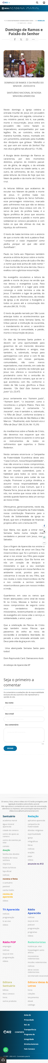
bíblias (5, 990)
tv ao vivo (7, 921)
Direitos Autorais (31, 1044)
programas (32, 932)
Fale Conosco (29, 1049)
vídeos (5, 900)
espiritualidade (34, 834)
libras (30, 845)
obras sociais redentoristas (33, 970)
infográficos (33, 841)
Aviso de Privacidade (29, 1017)
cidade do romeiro (10, 830)
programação (8, 917)
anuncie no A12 (36, 863)
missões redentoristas (37, 962)
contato (6, 846)
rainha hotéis (8, 890)
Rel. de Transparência (30, 1027)
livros (5, 997)
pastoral (6, 886)
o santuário (7, 882)
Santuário (9, 816)
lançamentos (33, 997)
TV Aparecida (11, 909)
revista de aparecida (8, 895)
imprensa (7, 864)
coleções (31, 993)
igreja (30, 837)
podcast (31, 924)
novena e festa (10, 878)
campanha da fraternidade (34, 825)
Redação (33, 816)
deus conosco (8, 993)
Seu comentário (11, 725)
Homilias (41, 21)
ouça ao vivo (33, 921)
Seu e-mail (9, 714)
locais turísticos (9, 867)
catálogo (31, 1005)
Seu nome (9, 703)
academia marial (10, 820)
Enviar (10, 748)
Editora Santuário (9, 983)
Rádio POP (9, 942)
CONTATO (19, 1032)
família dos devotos (11, 854)
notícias (6, 875)
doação (6, 850)
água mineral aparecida (8, 825)
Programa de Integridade (29, 1036)
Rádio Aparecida (34, 911)
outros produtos (10, 1001)
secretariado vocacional (38, 976)
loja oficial (7, 871)
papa (30, 856)
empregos (7, 946)
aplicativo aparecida (36, 820)
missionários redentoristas (33, 957)
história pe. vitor (35, 946)
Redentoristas (37, 942)
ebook (30, 1001)
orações (31, 852)
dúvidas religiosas (35, 830)
